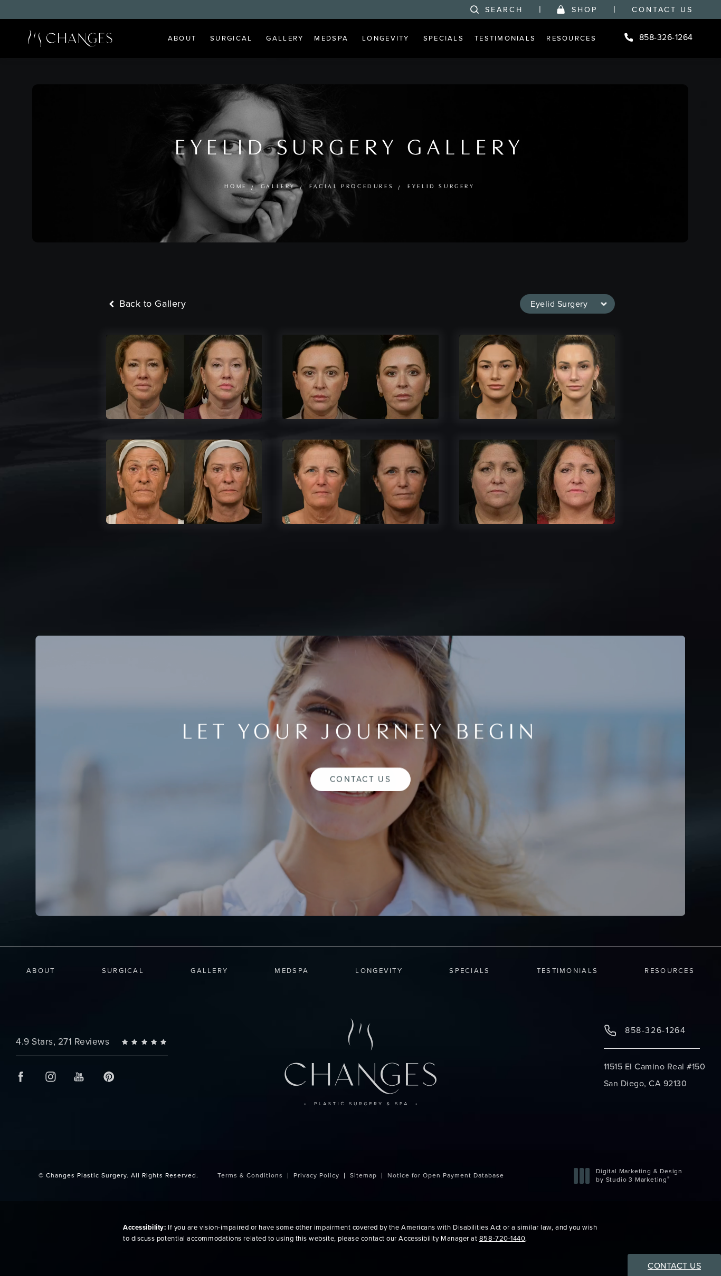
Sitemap (363, 1175)
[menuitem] (184, 38)
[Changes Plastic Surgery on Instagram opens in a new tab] (50, 1076)
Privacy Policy (316, 1175)
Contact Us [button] (674, 1266)
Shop (584, 9)
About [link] (182, 38)
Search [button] (504, 9)
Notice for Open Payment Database (445, 1175)
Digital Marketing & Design (638, 1175)
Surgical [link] (231, 38)
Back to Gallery (151, 303)
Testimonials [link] (505, 38)
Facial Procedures (351, 187)
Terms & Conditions (250, 1175)
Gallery (278, 187)
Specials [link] (443, 38)
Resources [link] (571, 38)
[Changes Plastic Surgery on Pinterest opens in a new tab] (108, 1076)
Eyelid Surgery (441, 187)
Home (236, 187)
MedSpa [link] (331, 38)
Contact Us (662, 9)
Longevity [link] (386, 38)
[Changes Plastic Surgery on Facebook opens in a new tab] (21, 1076)
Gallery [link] (284, 38)
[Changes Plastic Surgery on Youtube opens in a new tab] (79, 1076)
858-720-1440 (502, 1238)
